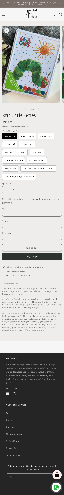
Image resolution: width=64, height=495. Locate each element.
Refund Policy (13, 441)
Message (6, 232)
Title (11, 131)
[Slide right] (38, 109)
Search (9, 413)
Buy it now (32, 256)
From (5, 220)
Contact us (11, 420)
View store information (17, 275)
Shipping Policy (14, 434)
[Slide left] (25, 109)
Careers (10, 427)
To (3, 208)
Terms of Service (14, 455)
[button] (3, 14)
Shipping (5, 126)
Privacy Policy (13, 448)
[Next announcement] (60, 3)
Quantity (6, 183)
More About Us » (13, 388)
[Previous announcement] (3, 3)
